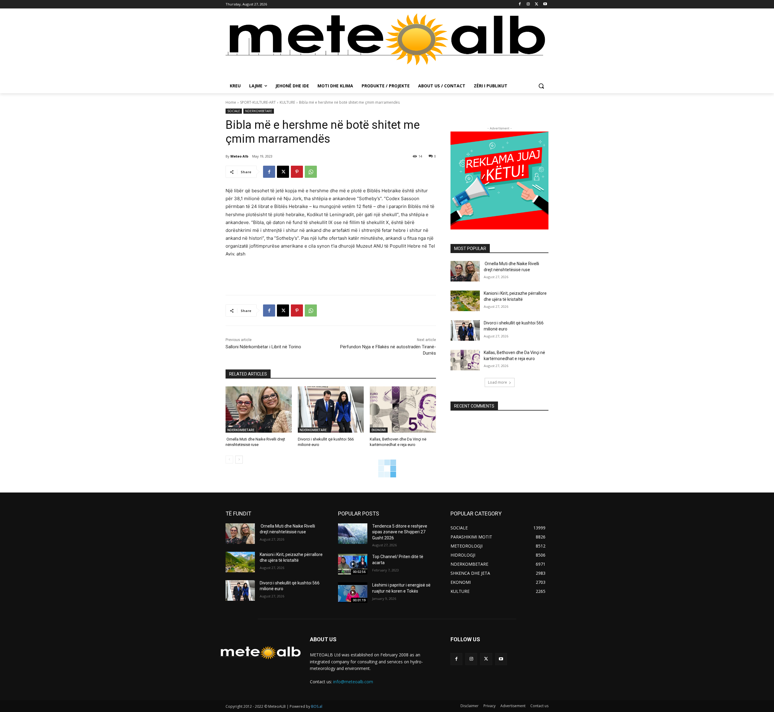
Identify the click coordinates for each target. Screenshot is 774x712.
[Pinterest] (297, 172)
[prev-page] (229, 459)
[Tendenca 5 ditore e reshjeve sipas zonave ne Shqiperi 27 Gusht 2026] (352, 533)
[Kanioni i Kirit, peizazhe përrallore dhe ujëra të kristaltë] (465, 301)
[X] (536, 4)
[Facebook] (519, 4)
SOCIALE (233, 111)
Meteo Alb (239, 156)
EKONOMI (379, 430)
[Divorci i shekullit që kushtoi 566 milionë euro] (331, 409)
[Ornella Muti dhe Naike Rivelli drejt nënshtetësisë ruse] (259, 409)
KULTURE (287, 102)
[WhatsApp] (311, 172)
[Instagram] (528, 4)
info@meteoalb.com (353, 681)
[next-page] (239, 459)
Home (231, 102)
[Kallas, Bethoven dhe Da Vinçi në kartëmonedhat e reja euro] (403, 409)
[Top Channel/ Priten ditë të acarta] (352, 564)
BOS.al (316, 706)
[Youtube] (544, 4)
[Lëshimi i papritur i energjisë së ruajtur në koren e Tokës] (352, 592)
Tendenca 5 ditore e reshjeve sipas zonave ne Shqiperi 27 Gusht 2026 (399, 532)
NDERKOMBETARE (258, 111)
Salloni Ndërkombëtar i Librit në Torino (263, 346)
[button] (541, 86)
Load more (497, 382)
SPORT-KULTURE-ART (258, 102)
